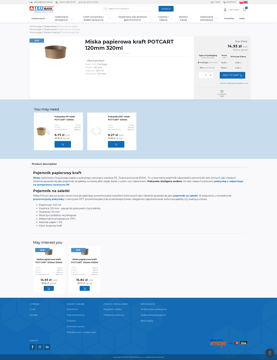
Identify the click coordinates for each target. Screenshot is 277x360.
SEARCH (166, 9)
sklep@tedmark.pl (43, 2)
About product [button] (95, 60)
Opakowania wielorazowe (206, 18)
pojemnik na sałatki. (186, 195)
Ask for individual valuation (232, 83)
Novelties (229, 18)
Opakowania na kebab (69, 29)
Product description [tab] (44, 164)
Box (207, 68)
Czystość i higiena (163, 18)
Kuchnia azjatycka (70, 32)
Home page (36, 26)
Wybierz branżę (183, 18)
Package (209, 62)
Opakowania (38, 18)
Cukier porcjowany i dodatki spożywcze (93, 18)
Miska (37, 177)
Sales (242, 18)
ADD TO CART (231, 75)
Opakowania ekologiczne (61, 18)
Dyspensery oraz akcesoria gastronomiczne (132, 18)
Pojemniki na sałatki (68, 26)
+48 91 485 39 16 (66, 2)
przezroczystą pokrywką (48, 199)
